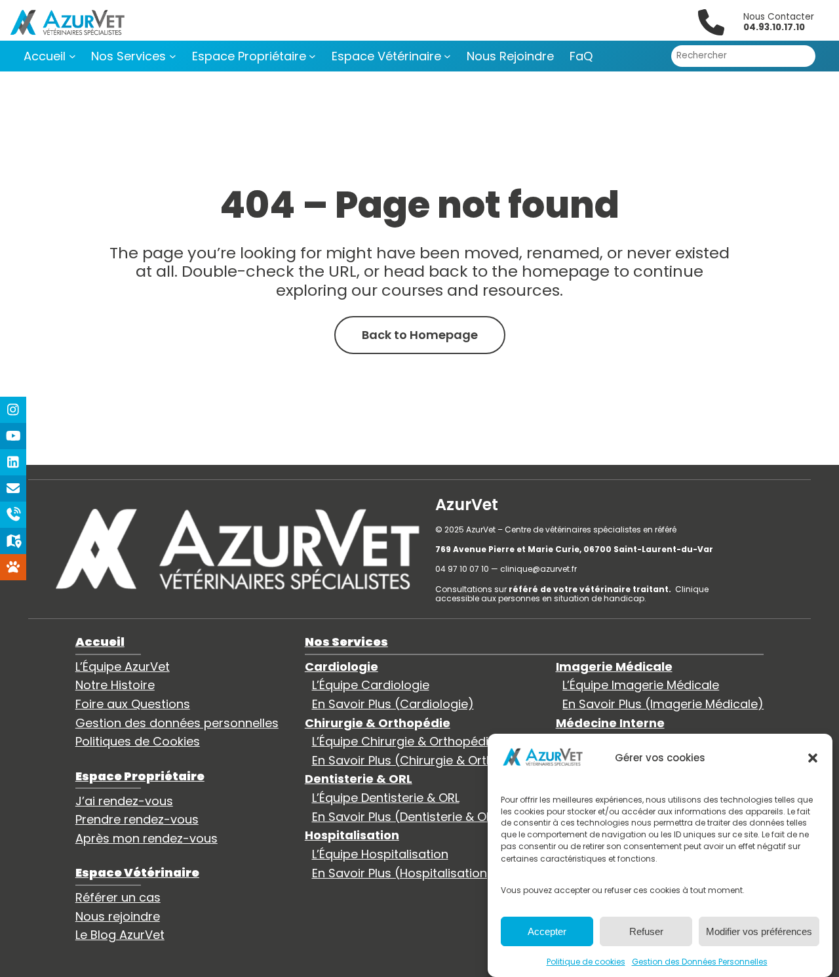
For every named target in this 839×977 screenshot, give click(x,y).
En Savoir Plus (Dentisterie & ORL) (408, 816)
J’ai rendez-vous (124, 801)
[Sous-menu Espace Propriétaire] (312, 56)
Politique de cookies (586, 961)
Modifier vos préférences (759, 931)
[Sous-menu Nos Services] (172, 56)
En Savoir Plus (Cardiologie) (393, 704)
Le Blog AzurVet (120, 935)
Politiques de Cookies (137, 741)
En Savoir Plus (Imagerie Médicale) (663, 704)
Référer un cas (118, 897)
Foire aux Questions (132, 704)
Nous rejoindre (117, 916)
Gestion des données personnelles (177, 723)
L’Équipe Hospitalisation (380, 854)
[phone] (711, 22)
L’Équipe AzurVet (122, 666)
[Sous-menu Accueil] (72, 56)
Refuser (646, 931)
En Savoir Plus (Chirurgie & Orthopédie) (426, 760)
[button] (812, 758)
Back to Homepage (420, 335)
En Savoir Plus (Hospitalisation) (402, 873)
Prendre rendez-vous (137, 819)
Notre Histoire (115, 685)
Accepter (547, 931)
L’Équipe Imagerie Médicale (640, 685)
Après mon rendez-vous (146, 838)
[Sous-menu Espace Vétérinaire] (447, 56)
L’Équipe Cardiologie (370, 685)
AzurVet (466, 504)
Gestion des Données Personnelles (700, 961)
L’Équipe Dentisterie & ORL (385, 797)
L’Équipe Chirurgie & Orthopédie (404, 741)
